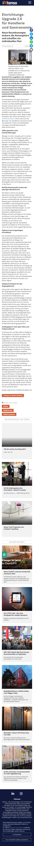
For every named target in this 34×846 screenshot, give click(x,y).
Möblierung (7, 410)
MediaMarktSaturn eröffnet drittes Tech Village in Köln (16, 692)
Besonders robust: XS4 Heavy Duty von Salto (16, 734)
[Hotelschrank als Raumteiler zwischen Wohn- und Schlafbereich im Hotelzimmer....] (20, 64)
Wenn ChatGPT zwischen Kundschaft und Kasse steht (17, 573)
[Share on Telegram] (31, 46)
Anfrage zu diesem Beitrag (12, 395)
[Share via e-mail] (31, 49)
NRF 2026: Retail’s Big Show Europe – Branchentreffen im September (17, 653)
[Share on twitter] (31, 34)
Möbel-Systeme (9, 414)
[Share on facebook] (31, 30)
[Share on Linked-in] (31, 38)
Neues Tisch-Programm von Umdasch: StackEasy (14, 528)
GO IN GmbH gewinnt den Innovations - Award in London (15, 489)
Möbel (5, 406)
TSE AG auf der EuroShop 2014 (15, 449)
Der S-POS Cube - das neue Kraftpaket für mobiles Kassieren (15, 614)
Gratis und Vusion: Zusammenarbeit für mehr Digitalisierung (17, 773)
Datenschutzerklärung (17, 827)
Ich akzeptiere (17, 834)
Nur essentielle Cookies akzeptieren (17, 840)
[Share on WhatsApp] (31, 42)
